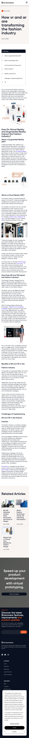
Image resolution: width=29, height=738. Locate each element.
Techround (19, 263)
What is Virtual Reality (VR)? (11, 60)
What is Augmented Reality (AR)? (13, 55)
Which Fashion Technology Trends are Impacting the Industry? (21, 514)
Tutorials (6, 686)
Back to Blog (7, 11)
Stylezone (6, 669)
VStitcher (6, 666)
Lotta (5, 663)
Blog (5, 683)
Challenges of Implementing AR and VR (13, 80)
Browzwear (22, 262)
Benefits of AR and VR (10, 73)
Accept (14, 727)
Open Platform (5, 469)
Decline (15, 731)
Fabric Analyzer (8, 674)
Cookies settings (14, 723)
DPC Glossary (7, 689)
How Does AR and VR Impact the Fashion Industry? (13, 67)
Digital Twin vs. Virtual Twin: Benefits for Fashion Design (7, 542)
